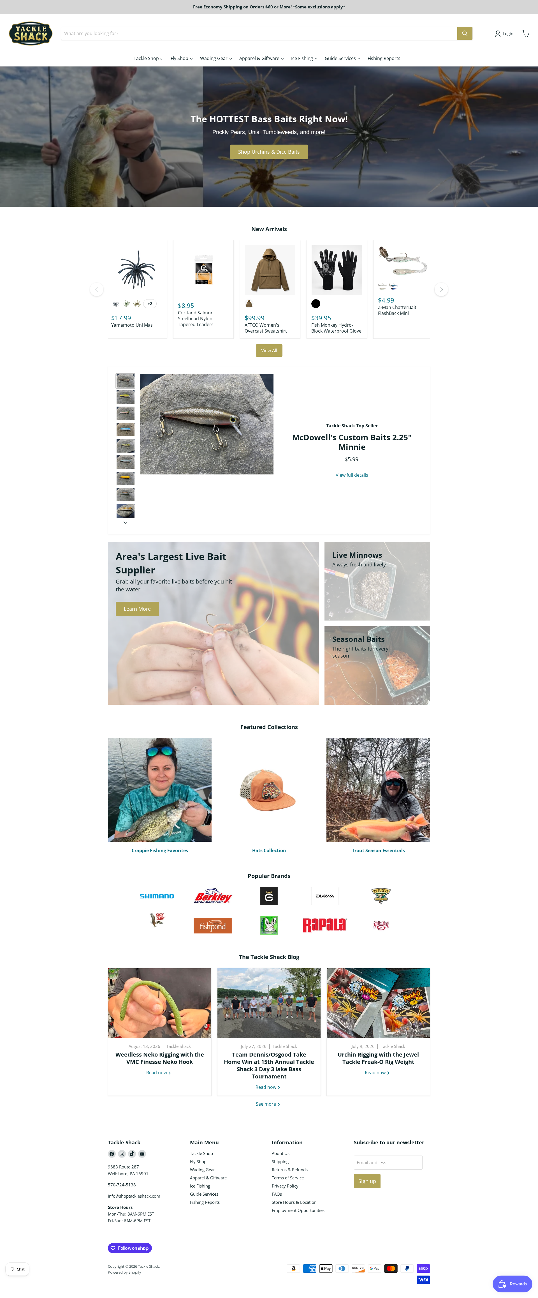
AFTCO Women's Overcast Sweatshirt (266, 328)
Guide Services (341, 58)
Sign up (367, 1181)
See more (266, 1104)
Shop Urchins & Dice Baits (269, 151)
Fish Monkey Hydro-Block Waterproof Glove (336, 328)
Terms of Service (288, 1178)
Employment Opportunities (298, 1210)
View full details (352, 475)
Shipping (280, 1161)
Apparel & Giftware (259, 58)
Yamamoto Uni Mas (132, 325)
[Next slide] (125, 522)
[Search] (464, 33)
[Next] (441, 289)
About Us (280, 1153)
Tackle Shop (147, 58)
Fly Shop (180, 58)
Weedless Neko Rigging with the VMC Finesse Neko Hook (159, 1058)
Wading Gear (214, 58)
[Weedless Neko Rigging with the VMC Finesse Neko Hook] (159, 1003)
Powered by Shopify (124, 1272)
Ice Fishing (302, 58)
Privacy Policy (285, 1186)
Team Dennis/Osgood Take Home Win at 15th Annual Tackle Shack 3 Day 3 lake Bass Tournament (269, 1065)
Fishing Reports (384, 58)
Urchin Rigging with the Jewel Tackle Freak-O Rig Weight (378, 1058)
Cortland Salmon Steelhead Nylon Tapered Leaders (196, 319)
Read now (157, 1072)
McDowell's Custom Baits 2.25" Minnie (352, 442)
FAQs (277, 1194)
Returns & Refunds (290, 1169)
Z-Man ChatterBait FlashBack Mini (397, 310)
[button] (125, 381)
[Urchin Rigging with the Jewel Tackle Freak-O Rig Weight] (378, 1003)
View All (269, 350)
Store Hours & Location (294, 1202)
